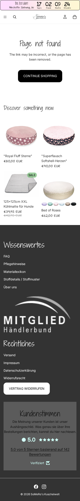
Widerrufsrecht (14, 378)
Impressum (12, 363)
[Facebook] (36, 486)
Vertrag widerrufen (26, 388)
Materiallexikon (15, 272)
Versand (10, 355)
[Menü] (5, 17)
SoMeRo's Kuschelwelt (45, 494)
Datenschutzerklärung (20, 370)
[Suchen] (15, 17)
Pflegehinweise (14, 264)
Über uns (10, 287)
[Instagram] (44, 486)
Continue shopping (40, 76)
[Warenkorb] (75, 17)
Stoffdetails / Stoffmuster (22, 279)
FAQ (7, 256)
